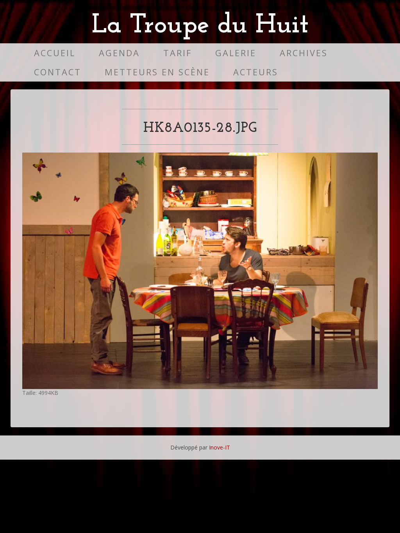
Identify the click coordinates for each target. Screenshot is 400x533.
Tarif (177, 53)
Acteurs (255, 72)
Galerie (235, 53)
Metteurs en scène (157, 72)
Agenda (119, 53)
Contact (57, 72)
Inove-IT (219, 447)
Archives (304, 53)
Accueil (54, 53)
